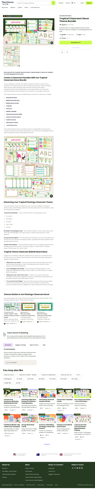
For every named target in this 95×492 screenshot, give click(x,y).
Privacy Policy (40, 485)
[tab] (8, 345)
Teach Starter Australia (32, 474)
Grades (20, 7)
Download (75, 42)
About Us (4, 468)
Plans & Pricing (29, 468)
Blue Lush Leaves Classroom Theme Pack (44, 314)
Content (61, 3)
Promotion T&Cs (30, 485)
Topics (26, 7)
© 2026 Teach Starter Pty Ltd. (85, 485)
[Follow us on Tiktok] (73, 468)
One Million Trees (9, 471)
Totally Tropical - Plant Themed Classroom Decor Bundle (12, 315)
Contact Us (51, 471)
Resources (5, 7)
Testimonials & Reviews (9, 474)
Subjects (13, 7)
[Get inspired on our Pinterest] (82, 468)
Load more (47, 444)
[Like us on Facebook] (77, 468)
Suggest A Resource (54, 474)
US (74, 3)
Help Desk (51, 468)
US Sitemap (50, 485)
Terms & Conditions (19, 485)
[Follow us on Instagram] (75, 468)
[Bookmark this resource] (62, 52)
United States (7, 485)
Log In (56, 485)
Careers (4, 477)
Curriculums (28, 471)
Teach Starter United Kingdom (34, 480)
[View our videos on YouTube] (80, 468)
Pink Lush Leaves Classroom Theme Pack (27, 314)
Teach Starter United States (33, 477)
